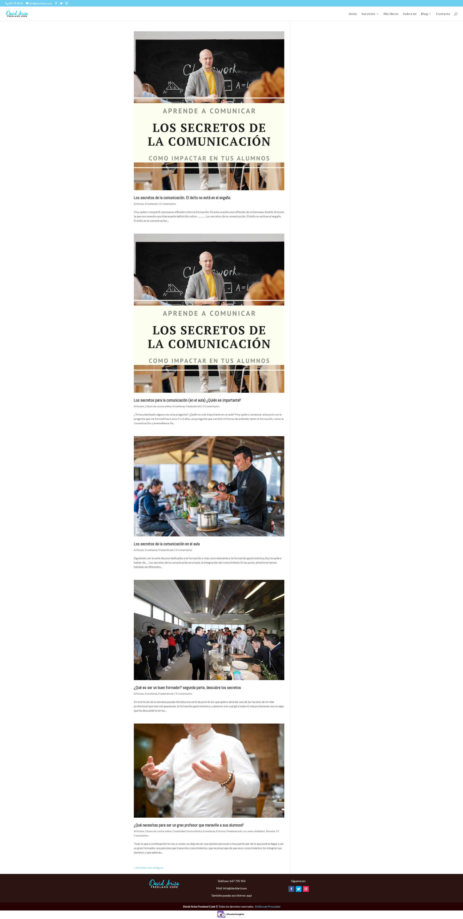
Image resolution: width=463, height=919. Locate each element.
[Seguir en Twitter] (298, 889)
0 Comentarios (167, 203)
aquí (249, 895)
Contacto (443, 13)
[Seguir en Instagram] (306, 889)
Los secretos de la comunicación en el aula (167, 544)
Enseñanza (151, 203)
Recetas (270, 831)
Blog (424, 13)
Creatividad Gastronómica (187, 831)
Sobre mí (410, 13)
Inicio (353, 13)
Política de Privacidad (267, 906)
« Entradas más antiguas (148, 867)
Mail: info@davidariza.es (231, 888)
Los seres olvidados (254, 831)
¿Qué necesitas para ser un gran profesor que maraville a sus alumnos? (189, 825)
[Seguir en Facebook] (291, 889)
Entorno (221, 831)
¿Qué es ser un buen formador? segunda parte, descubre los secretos (187, 687)
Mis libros (391, 13)
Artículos (139, 203)
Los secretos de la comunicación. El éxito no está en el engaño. (182, 197)
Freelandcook (193, 406)
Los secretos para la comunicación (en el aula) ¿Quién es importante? (187, 400)
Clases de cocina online (158, 406)
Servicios (368, 13)
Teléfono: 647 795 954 (231, 881)
